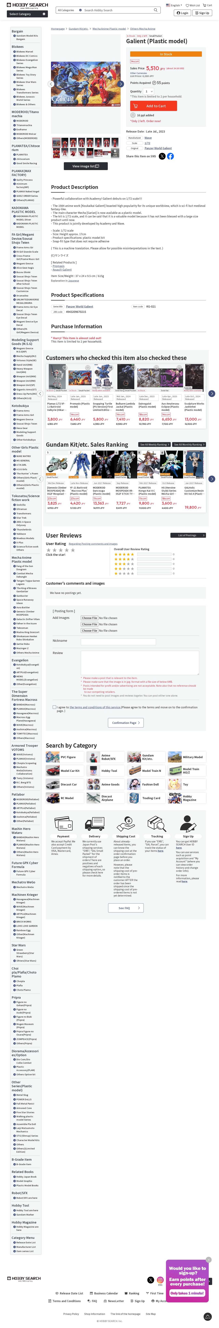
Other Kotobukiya (26, 439)
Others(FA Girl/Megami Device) (27, 330)
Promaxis (59, 266)
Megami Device (24, 263)
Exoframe (21, 129)
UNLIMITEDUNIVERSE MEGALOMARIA (27, 301)
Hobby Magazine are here (27, 1228)
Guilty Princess (24, 179)
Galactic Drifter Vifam (28, 619)
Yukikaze (21, 533)
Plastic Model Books (27, 1185)
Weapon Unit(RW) (26, 380)
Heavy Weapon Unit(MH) (24, 370)
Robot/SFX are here (26, 1197)
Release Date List (26, 1242)
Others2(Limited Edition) (25, 1150)
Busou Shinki (23, 272)
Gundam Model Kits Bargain (27, 37)
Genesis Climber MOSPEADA (25, 613)
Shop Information (94, 1313)
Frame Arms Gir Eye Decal (27, 308)
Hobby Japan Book (26, 1176)
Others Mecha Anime (27, 652)
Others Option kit (25, 1074)
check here (97, 872)
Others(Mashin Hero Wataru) (27, 853)
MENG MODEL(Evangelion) (27, 678)
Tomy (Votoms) (24, 778)
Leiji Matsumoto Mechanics (25, 1129)
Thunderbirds (23, 529)
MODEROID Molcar (26, 133)
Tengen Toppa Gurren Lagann (28, 582)
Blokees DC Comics (26, 55)
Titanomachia (24, 125)
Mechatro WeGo (25, 887)
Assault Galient (62, 269)
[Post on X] (162, 156)
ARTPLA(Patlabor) (26, 808)
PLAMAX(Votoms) (25, 758)
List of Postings (187, 535)
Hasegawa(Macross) (27, 713)
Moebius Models (25, 538)
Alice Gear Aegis (25, 267)
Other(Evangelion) (26, 684)
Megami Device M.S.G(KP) (24, 350)
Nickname (60, 640)
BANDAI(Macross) (25, 704)
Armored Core (24, 1108)
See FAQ (124, 908)
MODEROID (22, 120)
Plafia (19, 985)
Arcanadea (22, 295)
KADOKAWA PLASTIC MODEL (27, 225)
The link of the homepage (125, 1313)
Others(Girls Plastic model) (27, 479)
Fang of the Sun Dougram (24, 567)
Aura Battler (23, 607)
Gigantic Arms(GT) (26, 389)
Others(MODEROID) (26, 138)
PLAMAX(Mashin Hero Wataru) (27, 846)
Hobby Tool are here (27, 1210)
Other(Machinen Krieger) (25, 936)
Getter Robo (23, 643)
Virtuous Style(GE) (26, 360)
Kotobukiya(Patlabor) (28, 812)
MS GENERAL (23, 460)
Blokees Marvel (24, 51)
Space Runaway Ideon (25, 601)
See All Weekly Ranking (153, 444)
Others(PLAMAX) (25, 200)
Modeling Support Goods (26, 433)
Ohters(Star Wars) (26, 960)
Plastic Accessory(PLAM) (25, 1068)
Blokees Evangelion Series (27, 61)
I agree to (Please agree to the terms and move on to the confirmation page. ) (127, 709)
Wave (148, 138)
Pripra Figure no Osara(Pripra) (25, 1033)
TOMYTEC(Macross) (27, 733)
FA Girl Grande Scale (27, 251)
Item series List (25, 1251)
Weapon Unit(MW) (26, 376)
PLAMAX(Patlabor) (26, 803)
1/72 (147, 143)
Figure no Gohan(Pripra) (24, 1003)
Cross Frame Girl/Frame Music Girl (27, 257)
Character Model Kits (28, 1140)
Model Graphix (24, 1181)
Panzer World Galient (158, 148)
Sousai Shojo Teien (26, 276)
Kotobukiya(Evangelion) (27, 666)
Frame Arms (23, 410)
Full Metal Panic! (25, 1103)
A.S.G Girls (21, 469)
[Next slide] (120, 84)
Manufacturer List (26, 1246)
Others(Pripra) (24, 1043)
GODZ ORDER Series (27, 195)
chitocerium (23, 159)
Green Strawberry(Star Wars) (25, 953)
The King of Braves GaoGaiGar (26, 589)
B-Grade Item (23, 1164)
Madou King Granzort (27, 632)
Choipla (20, 981)
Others (20, 1144)
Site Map (151, 1313)
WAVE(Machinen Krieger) (25, 908)
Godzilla (20, 504)
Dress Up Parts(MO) (26, 393)
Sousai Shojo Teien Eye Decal (26, 315)
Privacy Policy (71, 1313)
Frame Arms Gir (24, 247)
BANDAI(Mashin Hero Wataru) (27, 839)
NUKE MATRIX (23, 456)
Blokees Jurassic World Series (25, 98)
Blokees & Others (25, 104)
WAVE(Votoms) (24, 754)
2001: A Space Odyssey (23, 523)
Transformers (23, 513)
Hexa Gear (22, 428)
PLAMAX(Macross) (26, 708)
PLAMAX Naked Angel (27, 191)
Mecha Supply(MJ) (26, 356)
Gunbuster (22, 595)
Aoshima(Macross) (26, 729)
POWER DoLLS (23, 1099)
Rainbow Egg (23, 930)
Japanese (73, 280)
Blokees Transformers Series (27, 91)
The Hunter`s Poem (27, 473)
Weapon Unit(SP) (25, 385)
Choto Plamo (23, 989)
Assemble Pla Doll (26, 1124)
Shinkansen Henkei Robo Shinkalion (26, 638)
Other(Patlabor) (25, 821)
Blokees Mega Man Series (26, 69)
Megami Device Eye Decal (27, 323)
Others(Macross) (25, 738)
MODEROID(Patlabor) (27, 799)
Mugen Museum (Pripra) (25, 1025)
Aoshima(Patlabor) (26, 816)
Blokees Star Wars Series (26, 83)
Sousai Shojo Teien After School (26, 282)
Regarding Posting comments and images (93, 543)
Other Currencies (138, 73)
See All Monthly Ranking (188, 444)
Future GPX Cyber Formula (25, 873)
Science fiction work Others (27, 548)
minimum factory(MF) (22, 185)
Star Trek (21, 517)
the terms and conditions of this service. (95, 707)
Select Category (20, 14)
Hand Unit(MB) (24, 364)
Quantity (135, 91)
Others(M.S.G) (23, 398)
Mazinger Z (22, 648)
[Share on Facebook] (170, 156)
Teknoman (22, 627)
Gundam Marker (25, 1214)
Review (58, 652)
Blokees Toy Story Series (26, 76)
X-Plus (19, 542)
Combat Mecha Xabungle (24, 575)
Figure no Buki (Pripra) (24, 1018)
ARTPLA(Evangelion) (27, 672)
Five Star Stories (25, 1112)
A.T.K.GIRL (21, 464)
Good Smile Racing (26, 163)
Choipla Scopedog (26, 763)
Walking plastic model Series (24, 1118)
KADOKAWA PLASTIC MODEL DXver (27, 217)
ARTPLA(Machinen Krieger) (26, 915)
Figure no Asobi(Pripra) (23, 1011)
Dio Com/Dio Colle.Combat (23, 1061)
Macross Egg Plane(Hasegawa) (26, 718)
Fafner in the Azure (26, 623)
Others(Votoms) (25, 786)
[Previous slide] (51, 84)
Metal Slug (22, 1094)
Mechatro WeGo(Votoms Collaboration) (24, 770)
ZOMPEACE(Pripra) (26, 1039)
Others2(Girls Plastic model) (27, 486)
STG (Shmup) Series (27, 1135)
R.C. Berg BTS (23, 782)
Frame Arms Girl (25, 414)
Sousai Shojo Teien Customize (26, 289)
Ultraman (21, 509)
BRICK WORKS (23, 921)
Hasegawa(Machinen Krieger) (27, 901)
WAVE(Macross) (24, 724)
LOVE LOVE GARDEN (26, 925)
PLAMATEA (22, 154)
